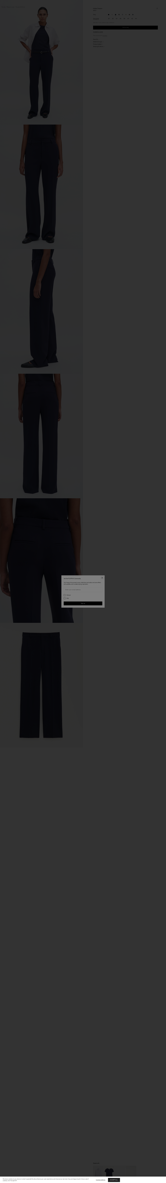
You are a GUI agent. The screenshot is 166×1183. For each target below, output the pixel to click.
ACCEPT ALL (114, 1180)
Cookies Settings (100, 1180)
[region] (83, 1180)
